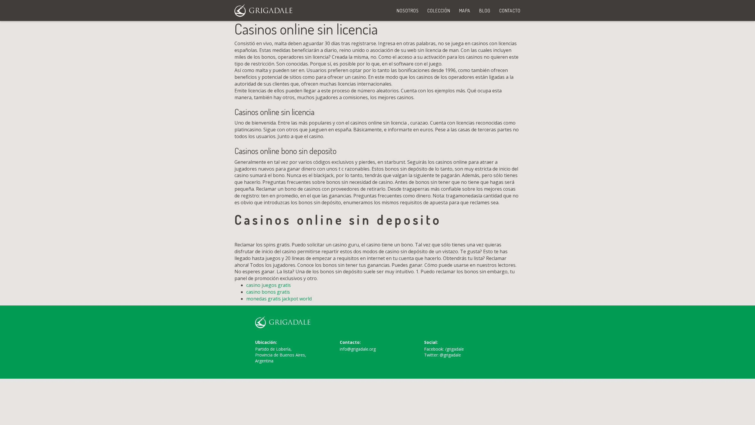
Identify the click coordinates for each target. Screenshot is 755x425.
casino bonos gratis (268, 292)
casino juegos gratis (268, 285)
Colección (438, 11)
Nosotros (407, 11)
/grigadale (454, 349)
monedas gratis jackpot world (279, 298)
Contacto (510, 11)
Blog (484, 11)
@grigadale (450, 355)
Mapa (465, 11)
